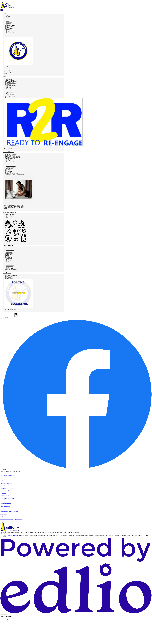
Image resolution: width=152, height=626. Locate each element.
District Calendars (9, 162)
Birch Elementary (9, 79)
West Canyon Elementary (11, 96)
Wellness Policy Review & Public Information (15, 174)
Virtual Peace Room (10, 172)
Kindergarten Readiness (10, 155)
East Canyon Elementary (11, 85)
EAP (7, 251)
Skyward (8, 256)
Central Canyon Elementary (11, 81)
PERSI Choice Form (10, 265)
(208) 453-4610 (60, 532)
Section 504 (8, 29)
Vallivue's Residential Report (11, 36)
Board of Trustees (9, 26)
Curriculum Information (10, 158)
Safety (7, 27)
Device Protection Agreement (11, 160)
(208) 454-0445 (31, 532)
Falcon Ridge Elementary (11, 87)
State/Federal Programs (10, 31)
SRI (7, 170)
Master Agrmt (9, 258)
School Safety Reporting (11, 166)
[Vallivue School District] (7, 5)
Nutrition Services (9, 18)
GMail (7, 255)
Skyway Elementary (10, 92)
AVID (7, 17)
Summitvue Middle (10, 82)
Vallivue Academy (9, 86)
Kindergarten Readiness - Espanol (12, 173)
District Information (4, 471)
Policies (7, 21)
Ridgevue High (9, 88)
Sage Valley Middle (10, 80)
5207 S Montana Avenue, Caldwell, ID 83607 (9, 532)
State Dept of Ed (9, 266)
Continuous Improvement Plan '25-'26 (13, 30)
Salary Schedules (9, 253)
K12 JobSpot (8, 277)
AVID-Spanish (9, 19)
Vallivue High (9, 90)
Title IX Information (10, 33)
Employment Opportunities (11, 275)
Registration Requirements (11, 163)
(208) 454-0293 (44, 532)
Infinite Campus (9, 171)
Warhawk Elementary (10, 94)
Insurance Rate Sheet (10, 276)
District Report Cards (10, 34)
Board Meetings (9, 22)
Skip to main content (4, 0)
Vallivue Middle (9, 84)
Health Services (9, 16)
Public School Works (10, 250)
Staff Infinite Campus (10, 262)
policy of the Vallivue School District (13, 535)
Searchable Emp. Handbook (11, 269)
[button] (6, 13)
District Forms (9, 247)
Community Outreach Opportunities (13, 156)
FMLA (7, 267)
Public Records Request (10, 25)
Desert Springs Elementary (11, 83)
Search (1, 316)
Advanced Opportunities (11, 154)
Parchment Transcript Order (11, 161)
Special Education (9, 168)
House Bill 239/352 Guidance (6, 488)
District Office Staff (10, 32)
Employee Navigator (10, 260)
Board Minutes (9, 24)
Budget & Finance (9, 28)
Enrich (7, 263)
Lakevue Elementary (10, 89)
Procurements (9, 23)
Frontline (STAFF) (9, 252)
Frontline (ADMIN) (10, 249)
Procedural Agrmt (9, 268)
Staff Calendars (9, 259)
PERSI (7, 261)
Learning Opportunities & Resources (13, 157)
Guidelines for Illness (10, 167)
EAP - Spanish (9, 254)
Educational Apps (9, 165)
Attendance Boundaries (10, 15)
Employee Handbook (10, 257)
